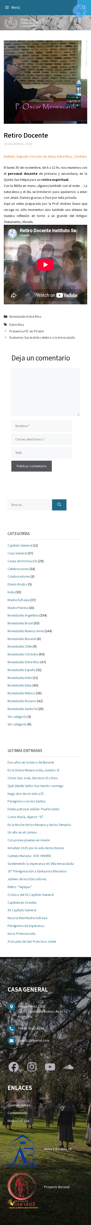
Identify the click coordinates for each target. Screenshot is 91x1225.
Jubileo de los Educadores (27, 879)
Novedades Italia (20, 685)
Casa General (17, 553)
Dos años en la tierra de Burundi (31, 762)
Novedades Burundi (22, 638)
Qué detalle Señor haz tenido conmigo (35, 785)
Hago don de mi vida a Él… (27, 793)
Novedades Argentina (23, 615)
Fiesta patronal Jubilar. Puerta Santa (33, 809)
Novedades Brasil (20, 623)
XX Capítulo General (22, 910)
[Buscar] (59, 505)
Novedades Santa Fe (22, 708)
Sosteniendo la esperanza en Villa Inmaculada (41, 863)
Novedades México (21, 693)
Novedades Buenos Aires (26, 631)
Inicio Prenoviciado (22, 933)
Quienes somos (19, 1105)
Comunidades (18, 1113)
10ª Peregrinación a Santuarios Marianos (37, 871)
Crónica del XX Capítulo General (31, 894)
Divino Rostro (17, 584)
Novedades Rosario (22, 701)
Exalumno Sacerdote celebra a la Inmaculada (42, 337)
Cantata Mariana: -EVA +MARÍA (29, 855)
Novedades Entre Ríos (25, 316)
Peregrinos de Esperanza (26, 925)
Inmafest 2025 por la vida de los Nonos (36, 848)
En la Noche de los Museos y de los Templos (39, 824)
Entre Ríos (16, 324)
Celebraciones (18, 569)
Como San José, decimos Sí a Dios (33, 778)
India (11, 592)
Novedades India (20, 677)
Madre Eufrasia (18, 600)
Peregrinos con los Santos (27, 801)
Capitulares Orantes (22, 902)
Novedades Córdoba (23, 654)
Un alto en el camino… (24, 832)
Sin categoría (17, 716)
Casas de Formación (22, 561)
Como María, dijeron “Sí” (26, 817)
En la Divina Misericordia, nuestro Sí (33, 770)
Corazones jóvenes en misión (29, 840)
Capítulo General (20, 545)
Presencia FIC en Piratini (26, 331)
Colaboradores (19, 576)
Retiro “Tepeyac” (20, 887)
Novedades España (21, 670)
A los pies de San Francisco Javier (32, 941)
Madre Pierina (18, 607)
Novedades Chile (20, 646)
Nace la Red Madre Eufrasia (27, 918)
